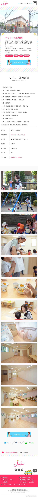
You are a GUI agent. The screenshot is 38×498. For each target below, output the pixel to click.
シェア (19, 442)
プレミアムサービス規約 (27, 482)
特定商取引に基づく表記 (27, 480)
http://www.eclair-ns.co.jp (18, 134)
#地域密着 (26, 55)
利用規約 (5, 482)
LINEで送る (31, 442)
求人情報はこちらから (19, 62)
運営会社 (5, 477)
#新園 (21, 55)
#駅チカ (16, 55)
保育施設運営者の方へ (26, 477)
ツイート (9, 442)
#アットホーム (9, 55)
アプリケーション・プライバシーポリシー (14, 484)
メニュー (35, 2)
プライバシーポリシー (9, 480)
